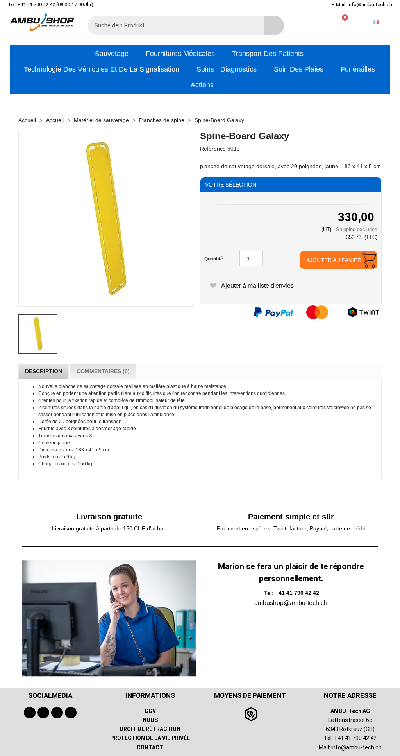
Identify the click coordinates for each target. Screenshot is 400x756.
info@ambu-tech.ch (356, 747)
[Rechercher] (274, 25)
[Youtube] (43, 712)
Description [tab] (43, 371)
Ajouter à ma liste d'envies (257, 285)
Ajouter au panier (333, 260)
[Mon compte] (330, 22)
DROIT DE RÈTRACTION (150, 729)
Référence (213, 148)
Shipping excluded (356, 229)
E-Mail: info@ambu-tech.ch (362, 4)
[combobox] (171, 25)
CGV (150, 711)
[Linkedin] (71, 712)
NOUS (150, 720)
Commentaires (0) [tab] (103, 371)
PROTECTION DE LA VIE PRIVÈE (150, 738)
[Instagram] (57, 712)
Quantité (213, 259)
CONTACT (150, 747)
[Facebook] (30, 712)
